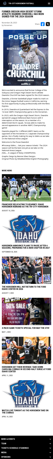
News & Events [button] (8, 439)
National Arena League (17, 138)
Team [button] (3, 444)
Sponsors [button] (5, 457)
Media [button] (4, 453)
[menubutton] (49, 3)
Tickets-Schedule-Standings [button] (15, 448)
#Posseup (6, 145)
